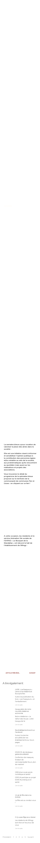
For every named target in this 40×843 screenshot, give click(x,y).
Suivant (31, 837)
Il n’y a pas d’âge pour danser (25, 817)
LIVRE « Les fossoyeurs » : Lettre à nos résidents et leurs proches (24, 692)
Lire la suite (19, 705)
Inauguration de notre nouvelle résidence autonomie (23, 711)
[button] (32, 4)
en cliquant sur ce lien (20, 483)
